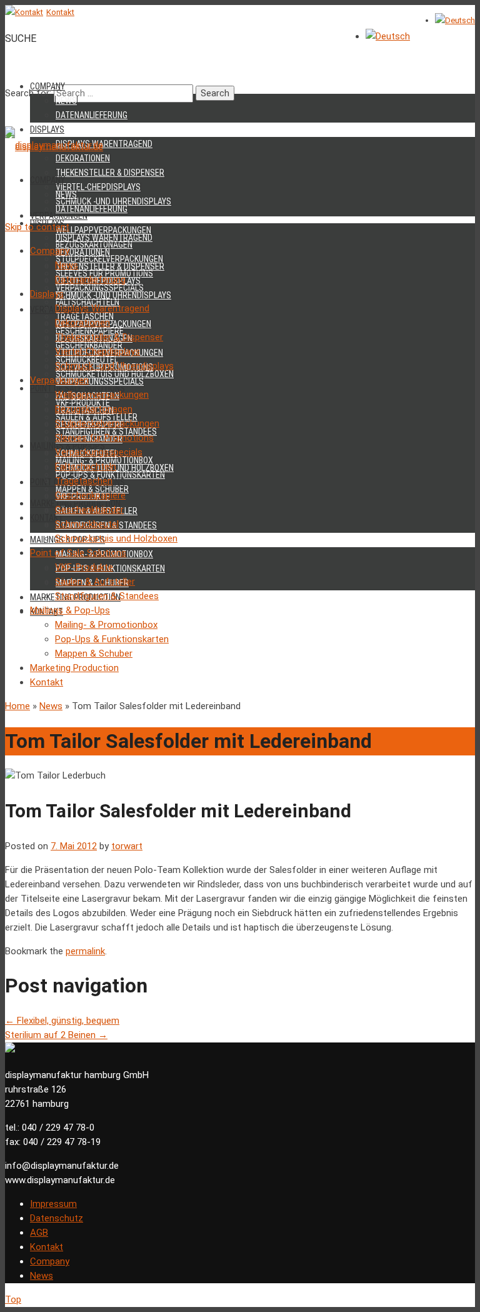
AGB (39, 1232)
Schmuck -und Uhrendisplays (113, 295)
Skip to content (37, 227)
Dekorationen (83, 252)
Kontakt (46, 1247)
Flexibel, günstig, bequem (62, 1020)
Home (17, 706)
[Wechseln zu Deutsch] (455, 20)
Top (13, 1299)
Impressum (53, 1203)
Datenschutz (56, 1218)
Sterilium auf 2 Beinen (56, 1035)
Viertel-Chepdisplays (98, 187)
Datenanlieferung (92, 115)
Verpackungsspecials (100, 381)
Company (47, 86)
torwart (126, 846)
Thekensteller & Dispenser (110, 173)
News (66, 101)
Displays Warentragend (104, 144)
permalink (85, 951)
